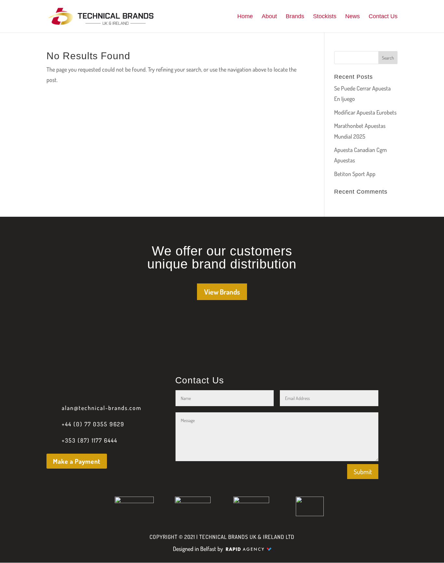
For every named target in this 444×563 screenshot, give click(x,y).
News (352, 17)
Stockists (324, 17)
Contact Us (383, 17)
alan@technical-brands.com (101, 407)
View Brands (222, 291)
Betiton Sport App (354, 173)
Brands (295, 17)
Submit (363, 471)
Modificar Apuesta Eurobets (365, 112)
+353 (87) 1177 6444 (89, 440)
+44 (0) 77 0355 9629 (93, 424)
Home (245, 17)
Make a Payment (76, 461)
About (269, 17)
